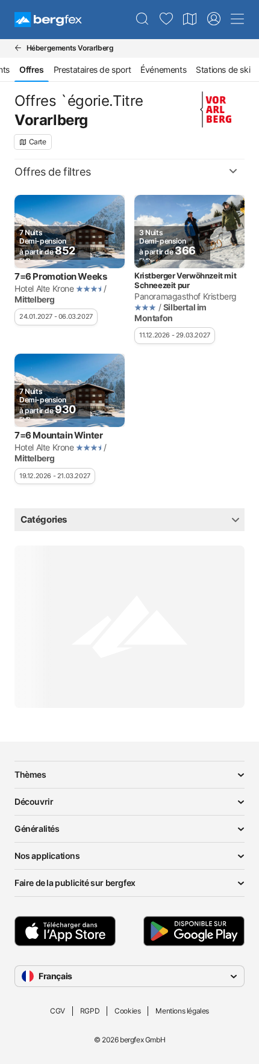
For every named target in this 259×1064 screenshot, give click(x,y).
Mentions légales (182, 1010)
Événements (163, 69)
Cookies (127, 1010)
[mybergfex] (214, 19)
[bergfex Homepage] (48, 19)
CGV (57, 1010)
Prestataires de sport (92, 69)
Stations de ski (223, 69)
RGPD (89, 1010)
